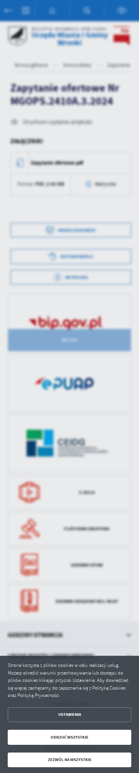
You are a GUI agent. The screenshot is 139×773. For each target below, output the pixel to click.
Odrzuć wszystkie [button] (69, 737)
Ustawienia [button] (69, 714)
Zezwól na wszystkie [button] (70, 760)
